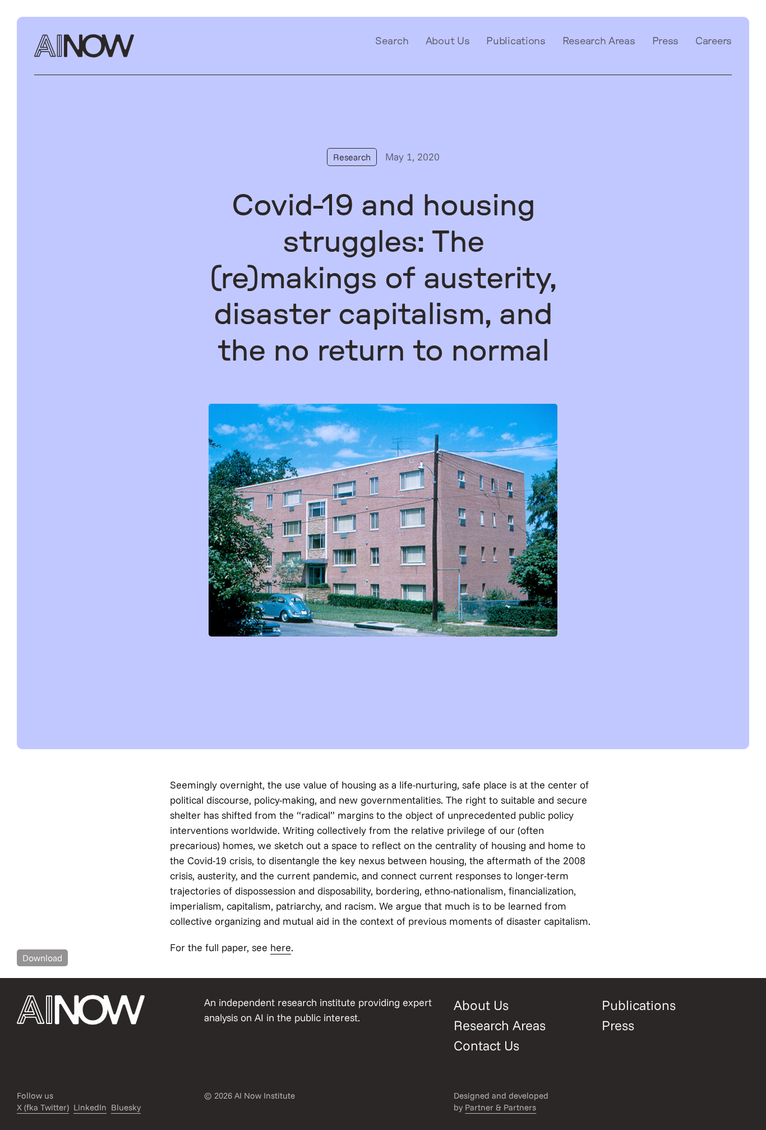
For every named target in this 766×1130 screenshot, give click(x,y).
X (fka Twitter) (43, 1107)
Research (352, 157)
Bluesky (126, 1107)
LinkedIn (90, 1107)
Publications (515, 41)
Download (42, 957)
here (280, 947)
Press (665, 41)
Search (392, 41)
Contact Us (486, 1045)
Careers (713, 41)
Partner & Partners (500, 1107)
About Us (448, 41)
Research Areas (598, 41)
